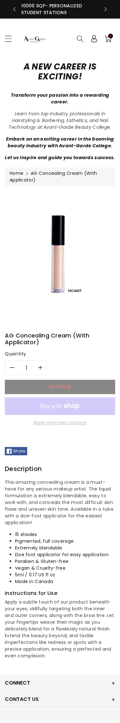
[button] (11, 39)
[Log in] (94, 39)
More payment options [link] (60, 422)
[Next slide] (106, 9)
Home (16, 173)
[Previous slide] (14, 9)
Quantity (15, 354)
